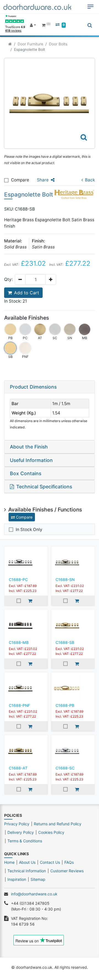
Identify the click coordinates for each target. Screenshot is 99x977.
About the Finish (29, 447)
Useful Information (31, 460)
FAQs (69, 862)
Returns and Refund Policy (57, 823)
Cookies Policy (51, 832)
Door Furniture (30, 44)
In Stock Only (29, 529)
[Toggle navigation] (90, 6)
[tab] (49, 387)
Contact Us (50, 862)
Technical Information (26, 870)
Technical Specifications (44, 486)
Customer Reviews (67, 870)
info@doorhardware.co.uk (34, 894)
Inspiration (16, 879)
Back (90, 179)
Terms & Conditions (24, 840)
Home (9, 862)
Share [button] (43, 179)
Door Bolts (58, 44)
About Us (27, 862)
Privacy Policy (16, 823)
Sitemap (38, 879)
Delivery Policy (20, 832)
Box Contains (25, 473)
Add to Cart (26, 292)
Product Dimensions (33, 387)
